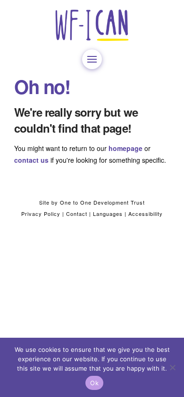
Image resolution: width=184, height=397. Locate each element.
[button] (92, 59)
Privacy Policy (40, 213)
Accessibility (145, 213)
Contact (76, 213)
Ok (94, 383)
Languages (108, 213)
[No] (172, 367)
